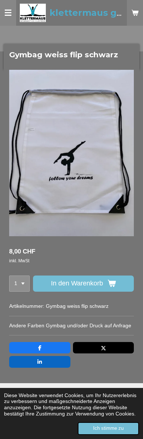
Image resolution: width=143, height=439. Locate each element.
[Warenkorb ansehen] (135, 13)
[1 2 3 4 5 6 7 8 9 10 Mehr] (19, 284)
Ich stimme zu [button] (108, 428)
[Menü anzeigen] (8, 13)
